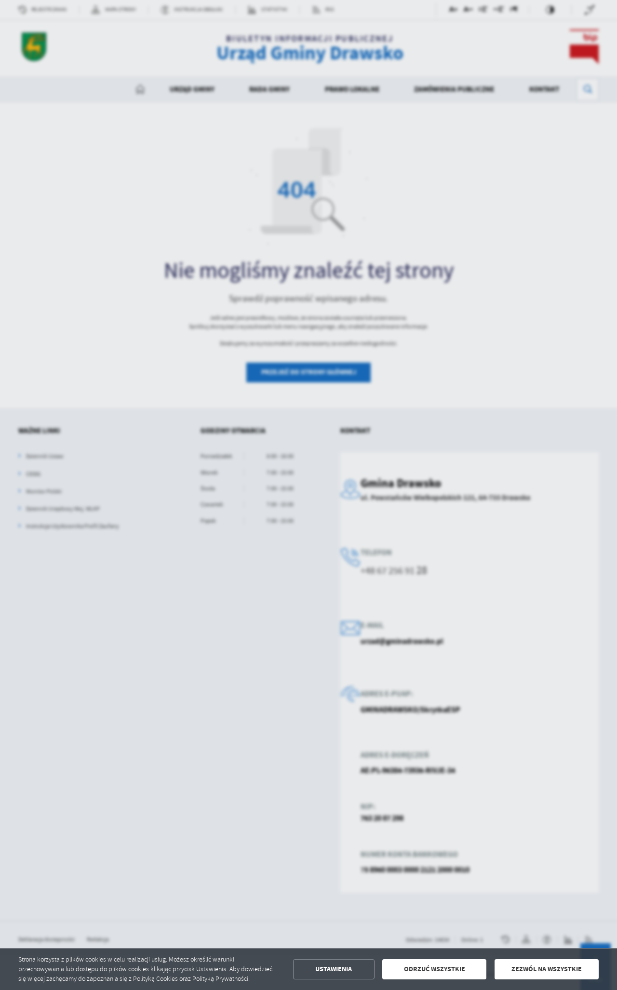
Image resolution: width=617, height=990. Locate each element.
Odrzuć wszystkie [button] (434, 969)
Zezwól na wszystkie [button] (546, 969)
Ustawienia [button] (333, 969)
